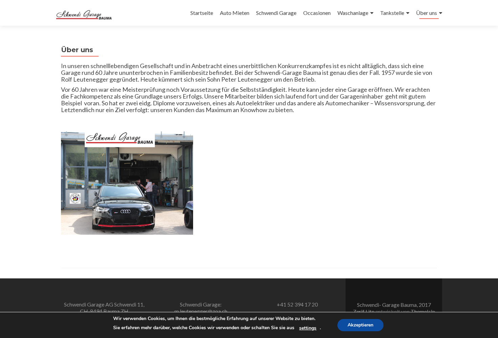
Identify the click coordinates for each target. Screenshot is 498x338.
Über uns (426, 12)
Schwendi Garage (276, 12)
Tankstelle (392, 12)
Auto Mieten (234, 12)
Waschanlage (352, 12)
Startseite (201, 12)
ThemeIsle (423, 311)
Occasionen (317, 12)
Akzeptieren (360, 325)
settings (307, 328)
